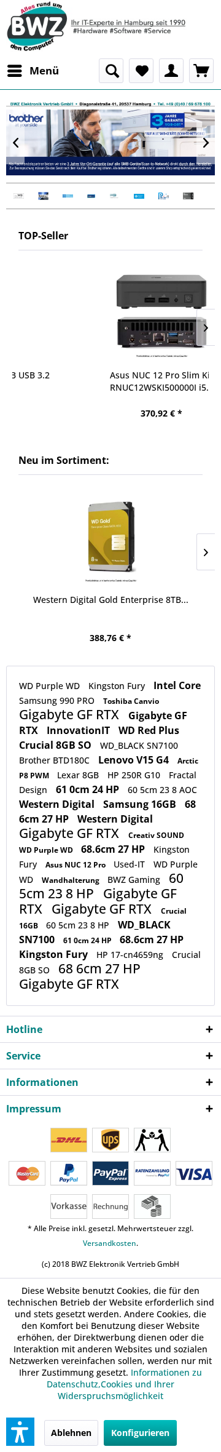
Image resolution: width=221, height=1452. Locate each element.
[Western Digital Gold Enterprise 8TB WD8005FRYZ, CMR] (110, 537)
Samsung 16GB (141, 804)
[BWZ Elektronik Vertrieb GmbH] (110, 26)
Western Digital (58, 804)
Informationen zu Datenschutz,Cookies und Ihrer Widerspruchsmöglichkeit (124, 1384)
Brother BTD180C (55, 760)
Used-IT (130, 864)
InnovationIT (79, 730)
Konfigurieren (140, 1432)
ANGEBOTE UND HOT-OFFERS (110, 142)
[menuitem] (32, 70)
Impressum (33, 1108)
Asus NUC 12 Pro (76, 865)
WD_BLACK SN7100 (139, 745)
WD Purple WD (50, 686)
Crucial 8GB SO (56, 745)
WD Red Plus (148, 730)
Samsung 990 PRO (58, 700)
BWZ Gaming (135, 879)
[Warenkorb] (201, 70)
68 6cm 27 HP (99, 968)
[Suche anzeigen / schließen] (111, 70)
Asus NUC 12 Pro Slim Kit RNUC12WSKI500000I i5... (111, 381)
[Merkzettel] (141, 70)
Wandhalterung (71, 880)
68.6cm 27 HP (114, 849)
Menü (44, 70)
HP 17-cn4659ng (131, 954)
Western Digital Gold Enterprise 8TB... (110, 599)
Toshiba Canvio (131, 701)
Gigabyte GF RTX (70, 714)
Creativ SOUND (156, 835)
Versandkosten (109, 1243)
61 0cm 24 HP (89, 789)
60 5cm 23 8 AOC (162, 790)
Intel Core (177, 685)
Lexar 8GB (79, 775)
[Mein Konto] (171, 70)
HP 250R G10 (135, 775)
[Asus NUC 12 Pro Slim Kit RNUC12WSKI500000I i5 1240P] (110, 313)
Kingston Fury (117, 686)
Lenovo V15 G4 (134, 760)
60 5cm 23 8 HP (79, 925)
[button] (20, 1432)
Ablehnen (71, 1432)
